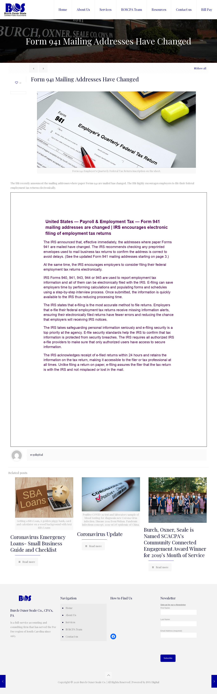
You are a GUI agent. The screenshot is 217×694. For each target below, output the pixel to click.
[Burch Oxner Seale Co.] (15, 9)
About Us (71, 615)
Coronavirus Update (100, 533)
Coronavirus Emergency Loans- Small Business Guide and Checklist (37, 543)
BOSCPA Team (74, 629)
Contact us (72, 636)
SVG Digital (152, 682)
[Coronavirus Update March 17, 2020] (214, 681)
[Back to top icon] (108, 675)
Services (70, 622)
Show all (201, 68)
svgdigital (36, 454)
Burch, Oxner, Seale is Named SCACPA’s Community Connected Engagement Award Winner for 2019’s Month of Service (175, 542)
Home (69, 608)
